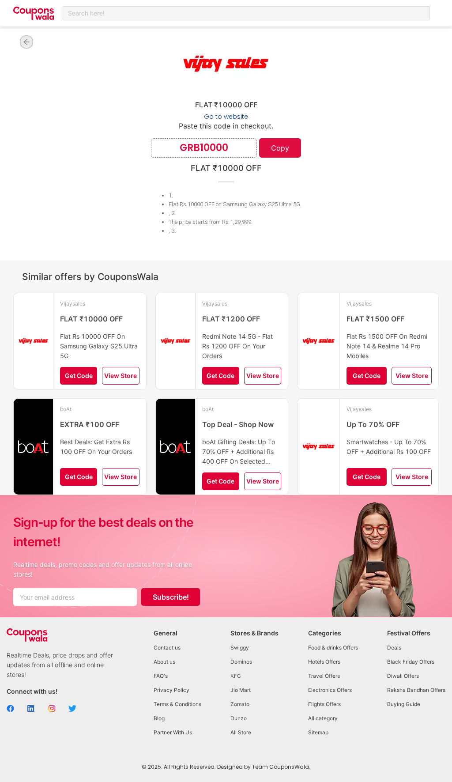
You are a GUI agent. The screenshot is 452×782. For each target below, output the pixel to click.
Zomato (239, 704)
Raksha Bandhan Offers (416, 690)
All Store (240, 732)
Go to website (226, 117)
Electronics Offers (330, 690)
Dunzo (238, 718)
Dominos (241, 661)
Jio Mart (240, 690)
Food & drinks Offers (333, 647)
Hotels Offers (324, 661)
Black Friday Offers (410, 661)
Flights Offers (324, 704)
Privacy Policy (171, 690)
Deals (394, 647)
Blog (159, 718)
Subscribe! (171, 597)
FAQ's (161, 675)
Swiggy (239, 647)
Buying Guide (403, 704)
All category (323, 718)
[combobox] (246, 13)
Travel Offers (324, 675)
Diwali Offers (403, 675)
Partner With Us (173, 732)
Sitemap (318, 732)
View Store (120, 375)
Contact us (167, 647)
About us (164, 661)
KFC (235, 675)
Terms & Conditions (177, 704)
